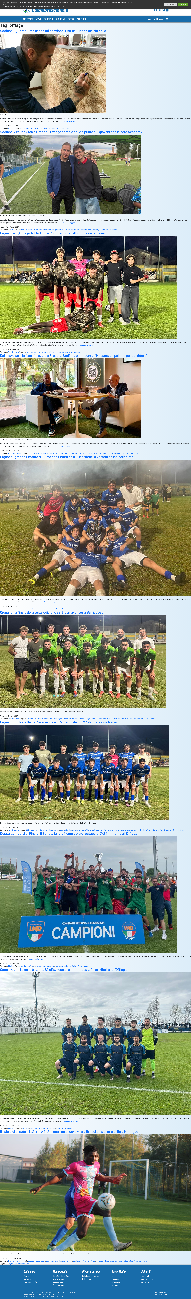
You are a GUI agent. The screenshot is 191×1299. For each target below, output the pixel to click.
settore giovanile (74, 229)
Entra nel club (58, 1279)
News (39, 19)
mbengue (99, 1261)
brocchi (30, 229)
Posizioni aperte (30, 1282)
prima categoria (105, 453)
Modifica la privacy (60, 1285)
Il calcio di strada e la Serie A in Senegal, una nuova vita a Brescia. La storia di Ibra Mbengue (69, 1131)
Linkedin (114, 1285)
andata (32, 830)
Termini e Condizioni (61, 1276)
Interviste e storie (14, 453)
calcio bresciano (32, 352)
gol (74, 1261)
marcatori (76, 719)
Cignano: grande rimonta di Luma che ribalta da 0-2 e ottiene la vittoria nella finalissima (66, 457)
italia (49, 128)
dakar (64, 1261)
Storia (26, 1276)
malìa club (68, 719)
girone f (69, 1261)
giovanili (58, 229)
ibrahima (79, 1261)
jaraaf (93, 1261)
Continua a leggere (68, 121)
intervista (89, 453)
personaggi (114, 1261)
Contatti (27, 1279)
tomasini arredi (123, 719)
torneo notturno (74, 352)
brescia (24, 229)
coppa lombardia (64, 966)
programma (122, 830)
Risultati (61, 19)
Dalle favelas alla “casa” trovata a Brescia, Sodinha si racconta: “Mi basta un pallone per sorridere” (73, 355)
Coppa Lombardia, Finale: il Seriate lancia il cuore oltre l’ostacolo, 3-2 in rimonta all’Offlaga (68, 833)
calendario (64, 830)
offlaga (61, 128)
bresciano (29, 128)
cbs (40, 128)
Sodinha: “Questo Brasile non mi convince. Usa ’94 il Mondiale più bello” (53, 31)
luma (58, 609)
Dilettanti (11, 1128)
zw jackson (113, 229)
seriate (85, 966)
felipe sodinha (65, 453)
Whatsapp (115, 1282)
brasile (22, 128)
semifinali (106, 719)
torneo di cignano (61, 352)
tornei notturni (134, 719)
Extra (71, 19)
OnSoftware (161, 1292)
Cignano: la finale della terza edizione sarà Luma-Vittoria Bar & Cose (52, 612)
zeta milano (104, 229)
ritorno (99, 719)
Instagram (115, 1279)
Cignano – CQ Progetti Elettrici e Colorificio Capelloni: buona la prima (52, 233)
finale (74, 966)
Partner (81, 19)
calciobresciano (45, 229)
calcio (36, 128)
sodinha (68, 128)
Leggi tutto (60, 6)
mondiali (55, 128)
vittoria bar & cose (148, 719)
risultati (93, 719)
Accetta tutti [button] (183, 4)
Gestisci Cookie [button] (171, 4)
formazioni (83, 830)
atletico (31, 1261)
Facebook (115, 1276)
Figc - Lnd (145, 1276)
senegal (139, 1261)
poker (121, 1261)
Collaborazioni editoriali (91, 1276)
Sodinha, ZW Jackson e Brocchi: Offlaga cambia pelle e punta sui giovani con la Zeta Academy (71, 132)
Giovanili (11, 229)
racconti (126, 453)
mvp (82, 719)
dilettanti (56, 453)
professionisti (117, 453)
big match (25, 1128)
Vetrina (10, 128)
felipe (45, 128)
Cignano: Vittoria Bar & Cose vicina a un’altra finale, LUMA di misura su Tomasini (60, 722)
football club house (78, 453)
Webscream (162, 1294)
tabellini (114, 719)
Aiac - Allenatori (147, 1279)
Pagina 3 (11, 1263)
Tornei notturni (13, 352)
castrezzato (47, 1128)
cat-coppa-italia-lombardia (44, 966)
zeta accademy (93, 229)
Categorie (28, 19)
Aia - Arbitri (145, 1282)
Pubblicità (86, 1279)
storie (139, 453)
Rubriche (48, 19)
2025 (28, 719)
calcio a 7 (29, 609)
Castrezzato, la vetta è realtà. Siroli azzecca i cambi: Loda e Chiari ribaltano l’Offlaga (63, 969)
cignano (45, 352)
